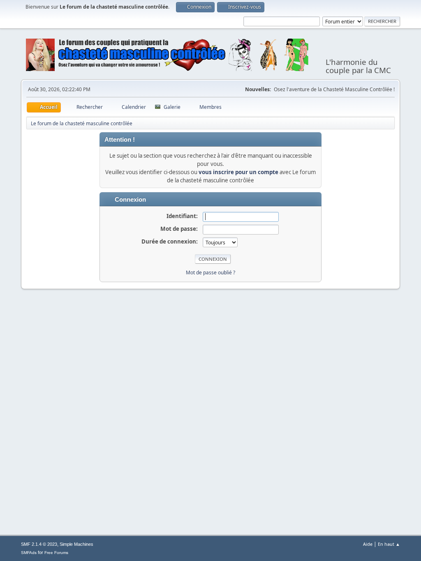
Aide (367, 544)
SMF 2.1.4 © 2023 (39, 544)
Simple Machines (76, 544)
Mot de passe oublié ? (210, 272)
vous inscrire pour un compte (238, 172)
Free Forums (56, 552)
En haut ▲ (389, 544)
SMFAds (29, 552)
